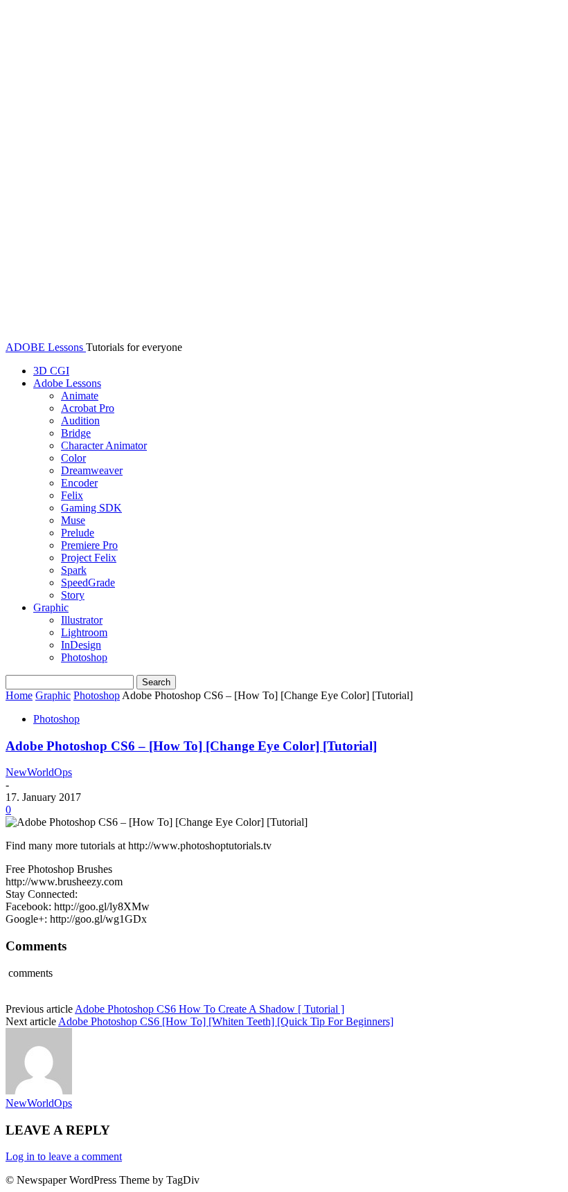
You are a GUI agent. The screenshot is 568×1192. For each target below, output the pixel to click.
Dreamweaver (92, 470)
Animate (79, 395)
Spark (74, 570)
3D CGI (51, 371)
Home (19, 695)
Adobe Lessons (67, 383)
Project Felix (88, 557)
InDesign (81, 645)
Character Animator (104, 445)
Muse (73, 520)
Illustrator (82, 620)
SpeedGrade (88, 582)
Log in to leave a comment (64, 1156)
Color (73, 458)
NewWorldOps (39, 772)
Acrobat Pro (87, 408)
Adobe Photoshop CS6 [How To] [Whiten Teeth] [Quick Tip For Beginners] (225, 1021)
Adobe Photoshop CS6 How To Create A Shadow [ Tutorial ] (209, 1009)
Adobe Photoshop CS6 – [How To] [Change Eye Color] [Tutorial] (191, 746)
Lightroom (84, 632)
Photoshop (84, 657)
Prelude (77, 533)
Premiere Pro (89, 545)
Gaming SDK (91, 508)
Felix (72, 495)
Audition (80, 420)
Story (73, 595)
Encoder (79, 483)
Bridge (76, 433)
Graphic (51, 607)
